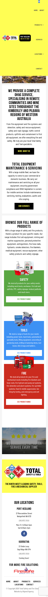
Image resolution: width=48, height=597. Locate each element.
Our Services (24, 206)
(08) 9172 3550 (25, 38)
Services (39, 39)
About (42, 10)
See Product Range (24, 299)
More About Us (24, 151)
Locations (39, 54)
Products (39, 25)
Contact (39, 68)
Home (36, 10)
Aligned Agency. (28, 591)
